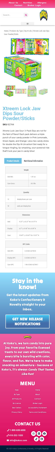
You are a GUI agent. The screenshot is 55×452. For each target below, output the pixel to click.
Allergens (41, 2)
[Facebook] (44, 433)
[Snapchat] (41, 439)
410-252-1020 (16, 435)
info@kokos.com (18, 440)
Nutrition (27, 2)
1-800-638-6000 (17, 430)
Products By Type (16, 31)
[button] (27, 23)
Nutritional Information (33, 161)
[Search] (26, 15)
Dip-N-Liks (28, 31)
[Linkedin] (39, 433)
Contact (18, 5)
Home (6, 31)
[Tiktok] (36, 439)
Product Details (13, 161)
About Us (13, 2)
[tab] (13, 161)
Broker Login (34, 5)
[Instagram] (33, 433)
